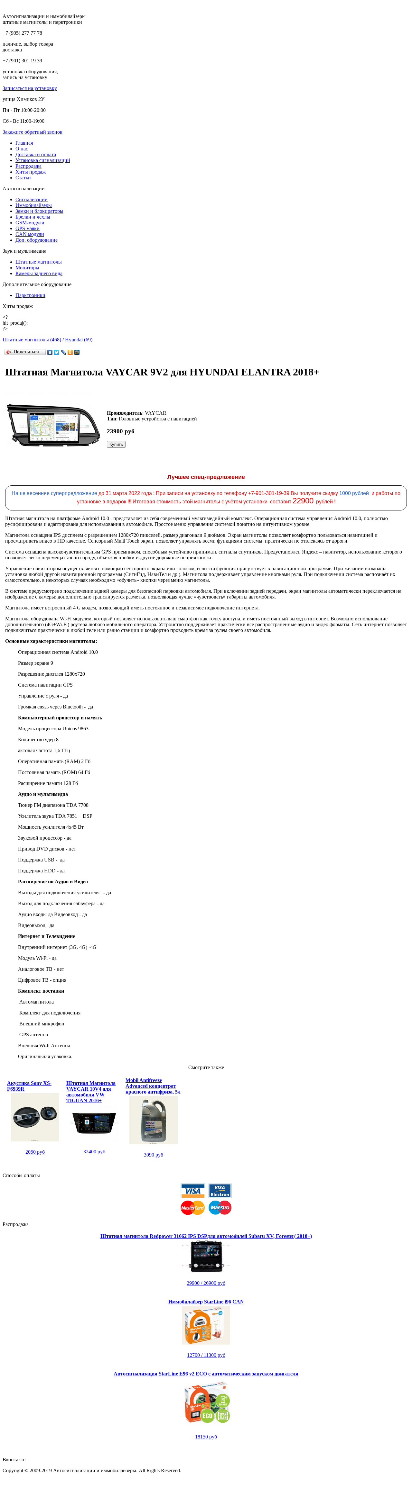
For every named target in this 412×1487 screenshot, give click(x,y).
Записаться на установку (30, 88)
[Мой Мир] (77, 352)
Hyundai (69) (78, 339)
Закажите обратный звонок (32, 132)
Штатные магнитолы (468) (32, 339)
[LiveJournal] (63, 352)
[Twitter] (56, 352)
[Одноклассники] (70, 352)
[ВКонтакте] (50, 352)
